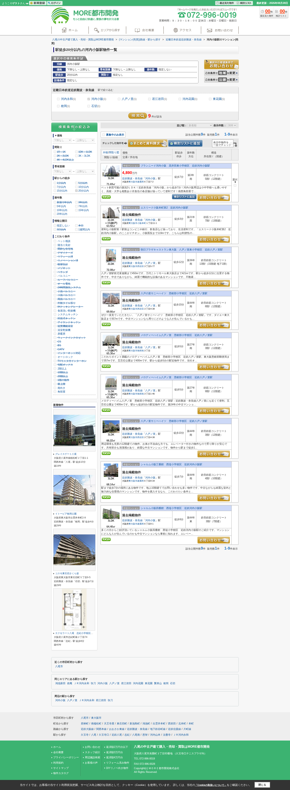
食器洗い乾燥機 (66, 310)
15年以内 (83, 210)
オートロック (65, 356)
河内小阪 (98, 98)
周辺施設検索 (92, 757)
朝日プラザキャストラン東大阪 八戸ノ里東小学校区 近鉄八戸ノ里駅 (182, 249)
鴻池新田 (60, 683)
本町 (191, 723)
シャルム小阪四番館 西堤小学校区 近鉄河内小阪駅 (171, 508)
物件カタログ (61, 773)
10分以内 (83, 186)
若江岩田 (159, 98)
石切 (95, 106)
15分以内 (62, 190)
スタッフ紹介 (92, 752)
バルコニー (63, 275)
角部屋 (61, 391)
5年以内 (61, 206)
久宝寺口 (104, 734)
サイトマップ (61, 768)
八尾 (93, 734)
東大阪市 (133, 182)
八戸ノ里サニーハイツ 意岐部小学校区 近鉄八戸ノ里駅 (174, 421)
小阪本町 (141, 223)
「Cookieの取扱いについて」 (211, 785)
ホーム (57, 746)
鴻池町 (146, 723)
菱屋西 (140, 182)
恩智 (145, 734)
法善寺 (167, 734)
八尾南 (136, 734)
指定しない (63, 225)
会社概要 (58, 752)
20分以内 (83, 190)
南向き (61, 387)
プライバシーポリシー (66, 757)
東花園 (219, 98)
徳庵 (69, 683)
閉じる (262, 784)
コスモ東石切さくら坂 (67, 573)
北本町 (182, 723)
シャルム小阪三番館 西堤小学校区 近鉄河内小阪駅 (171, 464)
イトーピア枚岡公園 (66, 513)
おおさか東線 (116, 729)
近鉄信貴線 (174, 729)
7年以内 (82, 206)
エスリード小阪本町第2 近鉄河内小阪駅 (164, 207)
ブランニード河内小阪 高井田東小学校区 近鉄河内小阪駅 (175, 165)
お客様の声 (91, 762)
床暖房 (61, 333)
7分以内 (61, 186)
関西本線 (101, 729)
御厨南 (140, 350)
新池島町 (135, 723)
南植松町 (96, 723)
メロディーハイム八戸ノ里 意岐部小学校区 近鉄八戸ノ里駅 (176, 335)
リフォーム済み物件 (117, 762)
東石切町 (122, 723)
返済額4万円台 (114, 757)
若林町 (85, 723)
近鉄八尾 (117, 734)
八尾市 (59, 666)
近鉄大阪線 (87, 729)
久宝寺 (85, 734)
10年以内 (62, 210)
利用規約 (58, 762)
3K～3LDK (84, 155)
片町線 (187, 729)
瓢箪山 (158, 683)
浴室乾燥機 (63, 329)
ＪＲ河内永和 (81, 683)
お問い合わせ (92, 746)
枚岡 (65, 106)
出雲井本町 (159, 723)
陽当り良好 (63, 245)
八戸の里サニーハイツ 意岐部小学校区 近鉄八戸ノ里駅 (174, 293)
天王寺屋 (109, 723)
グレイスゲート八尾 (67, 454)
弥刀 (93, 683)
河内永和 (68, 98)
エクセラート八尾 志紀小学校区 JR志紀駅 (79, 633)
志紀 (127, 734)
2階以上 (62, 368)
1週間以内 (84, 229)
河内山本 (155, 734)
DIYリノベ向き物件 (117, 768)
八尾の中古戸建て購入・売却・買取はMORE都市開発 (172, 746)
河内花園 (189, 98)
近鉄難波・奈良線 (132, 178)
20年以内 (62, 213)
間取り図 (114, 152)
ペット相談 (63, 241)
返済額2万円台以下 (117, 746)
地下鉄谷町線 (158, 729)
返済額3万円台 (114, 752)
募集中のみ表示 (114, 134)
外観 (105, 152)
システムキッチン (67, 314)
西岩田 (140, 266)
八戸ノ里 (129, 98)
